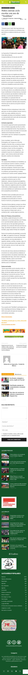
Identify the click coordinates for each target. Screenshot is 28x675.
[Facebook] (2, 23)
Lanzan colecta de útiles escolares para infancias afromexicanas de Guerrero (18, 485)
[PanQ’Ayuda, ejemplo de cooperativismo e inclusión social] (5, 387)
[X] (6, 23)
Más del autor (18, 374)
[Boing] (14, 331)
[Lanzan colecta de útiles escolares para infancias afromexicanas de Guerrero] (5, 485)
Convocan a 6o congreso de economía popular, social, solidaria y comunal (18, 546)
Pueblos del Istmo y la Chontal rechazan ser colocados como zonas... (17, 470)
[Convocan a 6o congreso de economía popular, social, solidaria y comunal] (5, 547)
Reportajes (17, 5)
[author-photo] (14, 359)
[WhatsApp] (9, 23)
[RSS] (12, 671)
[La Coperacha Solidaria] (14, 336)
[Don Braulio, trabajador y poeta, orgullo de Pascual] (5, 380)
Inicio (2, 5)
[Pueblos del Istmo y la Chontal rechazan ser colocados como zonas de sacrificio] (5, 470)
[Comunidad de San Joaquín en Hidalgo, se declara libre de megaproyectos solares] (5, 532)
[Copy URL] (13, 23)
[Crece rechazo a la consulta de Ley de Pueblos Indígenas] (5, 456)
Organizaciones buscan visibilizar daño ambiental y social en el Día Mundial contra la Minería (7, 348)
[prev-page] (2, 400)
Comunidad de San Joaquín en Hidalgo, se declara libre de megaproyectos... (17, 532)
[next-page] (5, 400)
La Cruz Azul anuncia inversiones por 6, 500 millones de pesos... (18, 462)
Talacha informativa (9, 5)
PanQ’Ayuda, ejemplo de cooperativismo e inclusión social (17, 387)
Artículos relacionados (7, 374)
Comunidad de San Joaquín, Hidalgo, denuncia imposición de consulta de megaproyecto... (17, 524)
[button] (26, 2)
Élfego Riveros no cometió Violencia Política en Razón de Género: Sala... (17, 477)
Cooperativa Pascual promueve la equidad (21, 346)
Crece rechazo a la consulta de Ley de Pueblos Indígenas (17, 455)
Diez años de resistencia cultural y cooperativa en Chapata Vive (17, 394)
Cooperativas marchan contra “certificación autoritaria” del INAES (17, 517)
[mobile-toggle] (2, 2)
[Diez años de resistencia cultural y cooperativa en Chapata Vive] (5, 394)
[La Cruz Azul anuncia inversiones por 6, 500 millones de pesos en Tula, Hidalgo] (5, 463)
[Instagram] (7, 671)
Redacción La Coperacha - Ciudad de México (12, 18)
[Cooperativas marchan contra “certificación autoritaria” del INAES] (5, 517)
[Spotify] (16, 671)
